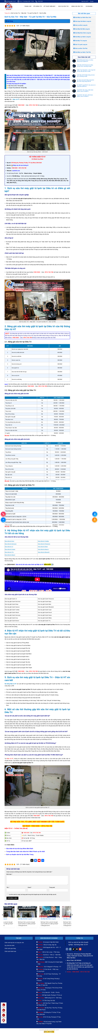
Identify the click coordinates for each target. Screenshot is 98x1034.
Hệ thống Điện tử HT (11, 683)
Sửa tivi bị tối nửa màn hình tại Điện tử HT (30, 564)
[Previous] (2, 915)
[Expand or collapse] (68, 21)
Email (30, 887)
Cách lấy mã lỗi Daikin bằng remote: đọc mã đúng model (86, 75)
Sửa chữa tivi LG (9, 546)
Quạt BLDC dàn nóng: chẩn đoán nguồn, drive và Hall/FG (85, 90)
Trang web (52, 887)
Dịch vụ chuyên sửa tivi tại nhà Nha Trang (19, 854)
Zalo (43, 860)
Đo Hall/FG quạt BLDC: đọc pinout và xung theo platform (86, 85)
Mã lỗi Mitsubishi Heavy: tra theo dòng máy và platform (85, 60)
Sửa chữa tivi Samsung (10, 544)
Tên (8, 887)
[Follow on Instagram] (70, 949)
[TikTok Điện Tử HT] (31, 860)
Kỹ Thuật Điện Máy (49, 6)
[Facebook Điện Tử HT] (35, 860)
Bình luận (9, 874)
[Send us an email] (76, 949)
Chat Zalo (3, 1012)
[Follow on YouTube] (80, 949)
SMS (4, 1022)
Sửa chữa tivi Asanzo (43, 549)
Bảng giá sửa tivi (77, 6)
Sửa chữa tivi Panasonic (44, 544)
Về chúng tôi (37, 6)
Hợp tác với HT (84, 1)
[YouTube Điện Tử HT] (39, 860)
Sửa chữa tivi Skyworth (43, 552)
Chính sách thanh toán (10, 951)
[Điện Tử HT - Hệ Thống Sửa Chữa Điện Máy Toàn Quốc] (11, 6)
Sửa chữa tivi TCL (9, 552)
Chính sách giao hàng (10, 948)
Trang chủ (27, 6)
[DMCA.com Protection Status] (49, 1031)
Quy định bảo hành (9, 945)
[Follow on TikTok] (73, 949)
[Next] (72, 915)
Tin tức (91, 1)
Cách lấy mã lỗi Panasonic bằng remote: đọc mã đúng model (85, 65)
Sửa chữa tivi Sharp (43, 546)
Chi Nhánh (89, 6)
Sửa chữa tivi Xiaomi (10, 555)
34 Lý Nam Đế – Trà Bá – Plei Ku (48, 992)
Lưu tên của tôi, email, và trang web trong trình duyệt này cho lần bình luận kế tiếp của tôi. (33, 894)
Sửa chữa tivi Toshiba (43, 541)
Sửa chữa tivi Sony (9, 541)
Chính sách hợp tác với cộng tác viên (14, 942)
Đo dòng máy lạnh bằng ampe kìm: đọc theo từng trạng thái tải (85, 80)
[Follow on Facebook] (66, 949)
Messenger (4, 1017)
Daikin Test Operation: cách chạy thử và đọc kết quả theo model (86, 70)
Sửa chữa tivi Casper (10, 549)
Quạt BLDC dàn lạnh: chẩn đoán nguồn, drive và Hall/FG (85, 95)
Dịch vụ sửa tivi (63, 6)
